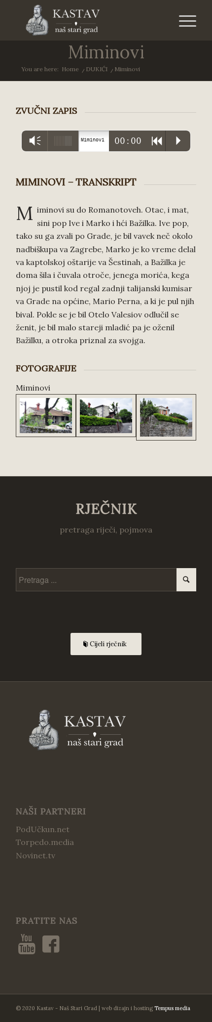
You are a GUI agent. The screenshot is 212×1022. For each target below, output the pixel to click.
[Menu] (182, 20)
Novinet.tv (35, 855)
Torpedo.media (45, 842)
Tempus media (172, 1008)
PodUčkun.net (43, 829)
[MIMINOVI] (46, 417)
